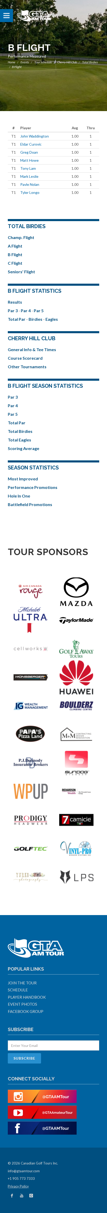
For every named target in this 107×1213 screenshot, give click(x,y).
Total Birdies (20, 431)
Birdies (36, 319)
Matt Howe (29, 160)
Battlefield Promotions (30, 504)
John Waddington (34, 136)
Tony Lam (28, 168)
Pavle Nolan (29, 184)
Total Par (17, 319)
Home (11, 62)
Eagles (51, 319)
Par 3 (13, 310)
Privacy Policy (18, 1186)
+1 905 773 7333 (21, 1178)
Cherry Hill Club (67, 62)
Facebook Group (25, 1011)
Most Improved (23, 478)
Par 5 (39, 310)
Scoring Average (23, 448)
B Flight (15, 254)
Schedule (18, 989)
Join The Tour (22, 982)
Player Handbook (27, 997)
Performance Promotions (32, 487)
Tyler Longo (29, 192)
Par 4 (26, 310)
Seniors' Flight (21, 271)
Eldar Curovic (31, 144)
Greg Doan (29, 152)
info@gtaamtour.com (24, 1171)
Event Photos (22, 1004)
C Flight (15, 263)
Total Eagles (19, 439)
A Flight (15, 245)
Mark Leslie (29, 176)
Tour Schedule (43, 62)
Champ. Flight (21, 237)
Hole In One (19, 495)
